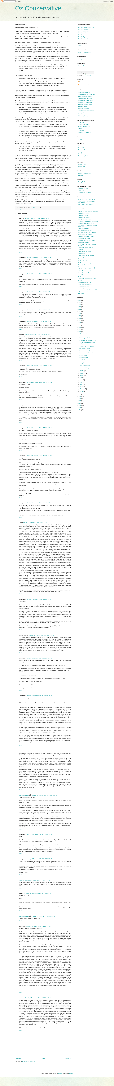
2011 (79, 394)
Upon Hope (81, 122)
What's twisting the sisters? (85, 284)
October (82, 371)
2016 (79, 322)
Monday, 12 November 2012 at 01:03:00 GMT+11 (39, 257)
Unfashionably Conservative (85, 192)
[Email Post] (40, 207)
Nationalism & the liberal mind (85, 234)
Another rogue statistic (85, 365)
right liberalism (23, 209)
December (83, 333)
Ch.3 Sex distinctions (83, 31)
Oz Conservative (38, 8)
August (82, 375)
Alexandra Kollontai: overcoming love (87, 267)
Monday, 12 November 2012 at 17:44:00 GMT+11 (36, 522)
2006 (79, 405)
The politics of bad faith (84, 217)
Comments (82, 84)
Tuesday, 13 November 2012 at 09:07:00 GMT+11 (39, 834)
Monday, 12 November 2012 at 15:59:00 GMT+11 (39, 428)
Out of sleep (81, 190)
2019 (79, 316)
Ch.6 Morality (81, 37)
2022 (79, 309)
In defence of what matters (85, 104)
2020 (79, 313)
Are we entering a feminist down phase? (88, 221)
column (37, 101)
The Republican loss (84, 359)
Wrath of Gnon (82, 164)
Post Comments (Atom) (28, 1061)
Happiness (80, 249)
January (82, 391)
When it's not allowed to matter (86, 223)
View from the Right (83, 188)
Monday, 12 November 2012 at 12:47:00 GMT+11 (37, 334)
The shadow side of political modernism (88, 211)
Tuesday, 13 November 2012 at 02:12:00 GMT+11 (37, 751)
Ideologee (80, 152)
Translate (89, 75)
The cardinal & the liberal (84, 273)
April (81, 384)
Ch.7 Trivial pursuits (83, 39)
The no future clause (83, 213)
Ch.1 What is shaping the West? (86, 27)
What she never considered (86, 346)
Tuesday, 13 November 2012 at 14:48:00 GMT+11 (37, 880)
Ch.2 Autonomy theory (84, 29)
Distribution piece (82, 106)
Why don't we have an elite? (85, 230)
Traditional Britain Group (84, 132)
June (81, 380)
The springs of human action (85, 259)
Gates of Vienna (82, 148)
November (83, 336)
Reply (20, 252)
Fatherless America (83, 215)
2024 (79, 304)
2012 (79, 332)
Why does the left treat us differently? (87, 232)
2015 (79, 325)
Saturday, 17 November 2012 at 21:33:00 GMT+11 (38, 926)
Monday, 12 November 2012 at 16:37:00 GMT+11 (39, 455)
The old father (81, 253)
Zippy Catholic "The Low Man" (86, 204)
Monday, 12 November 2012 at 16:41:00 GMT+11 (39, 503)
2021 (79, 311)
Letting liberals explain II (84, 271)
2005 (79, 407)
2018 (79, 318)
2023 (79, 307)
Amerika (80, 146)
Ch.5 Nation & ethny (83, 35)
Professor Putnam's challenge (85, 247)
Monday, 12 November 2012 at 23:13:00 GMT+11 (41, 635)
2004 (79, 410)
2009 (79, 398)
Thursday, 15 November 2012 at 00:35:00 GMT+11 (44, 916)
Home (43, 1058)
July (81, 377)
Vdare (79, 158)
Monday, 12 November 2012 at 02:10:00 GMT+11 (39, 292)
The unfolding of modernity (85, 98)
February (82, 389)
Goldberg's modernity (84, 348)
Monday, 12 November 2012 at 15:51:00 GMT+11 (39, 405)
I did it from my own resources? (87, 340)
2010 (79, 396)
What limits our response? (84, 114)
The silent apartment (83, 228)
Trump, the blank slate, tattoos (86, 110)
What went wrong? (84, 357)
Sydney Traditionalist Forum (85, 59)
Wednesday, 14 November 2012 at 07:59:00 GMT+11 (37, 893)
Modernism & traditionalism (85, 96)
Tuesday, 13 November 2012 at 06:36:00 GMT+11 (44, 795)
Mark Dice (80, 175)
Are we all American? (83, 242)
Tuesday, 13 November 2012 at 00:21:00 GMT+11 (39, 658)
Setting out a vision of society (85, 100)
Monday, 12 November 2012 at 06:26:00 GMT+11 (39, 321)
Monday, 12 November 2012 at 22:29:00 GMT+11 (39, 599)
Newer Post (19, 1058)
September (83, 373)
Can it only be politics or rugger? (86, 240)
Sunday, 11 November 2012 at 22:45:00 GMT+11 (37, 218)
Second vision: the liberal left (86, 350)
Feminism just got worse (84, 251)
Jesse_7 (21, 880)
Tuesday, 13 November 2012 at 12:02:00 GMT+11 (39, 859)
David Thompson (82, 154)
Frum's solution (83, 355)
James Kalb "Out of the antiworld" (86, 199)
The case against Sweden (84, 282)
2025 (79, 302)
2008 (79, 401)
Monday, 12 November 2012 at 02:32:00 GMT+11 (39, 310)
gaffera (60, 1073)
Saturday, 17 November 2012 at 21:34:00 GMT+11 (38, 998)
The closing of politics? (84, 112)
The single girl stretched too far (86, 265)
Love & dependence (83, 274)
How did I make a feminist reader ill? (87, 290)
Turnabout (80, 128)
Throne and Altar (82, 150)
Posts (80, 82)
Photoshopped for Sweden (86, 338)
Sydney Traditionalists (84, 124)
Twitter (79, 45)
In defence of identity (83, 108)
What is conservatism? (84, 92)
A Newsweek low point (85, 368)
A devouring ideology (83, 116)
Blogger (71, 1073)
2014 (79, 327)
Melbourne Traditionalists (84, 52)
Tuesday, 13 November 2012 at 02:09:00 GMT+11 (39, 695)
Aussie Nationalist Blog (84, 126)
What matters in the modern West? (87, 94)
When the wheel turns (83, 286)
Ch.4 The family (82, 33)
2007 (79, 403)
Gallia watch (81, 130)
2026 (79, 300)
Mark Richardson (24, 795)
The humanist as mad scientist (86, 236)
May (81, 382)
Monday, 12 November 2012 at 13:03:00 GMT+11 (39, 365)
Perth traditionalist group (84, 66)
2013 (79, 329)
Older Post (68, 1058)
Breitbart (80, 139)
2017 (79, 320)
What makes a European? (84, 276)
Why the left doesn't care (84, 219)
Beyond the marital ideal (84, 238)
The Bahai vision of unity (84, 263)
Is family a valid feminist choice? (86, 269)
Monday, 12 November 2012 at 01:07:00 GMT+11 (39, 274)
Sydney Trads (81, 166)
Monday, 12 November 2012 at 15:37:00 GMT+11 (39, 382)
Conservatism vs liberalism (85, 102)
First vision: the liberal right (86, 353)
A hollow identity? (82, 261)
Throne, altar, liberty (83, 156)
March (81, 386)
